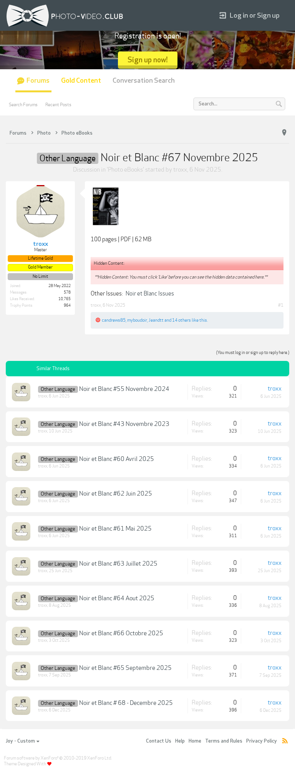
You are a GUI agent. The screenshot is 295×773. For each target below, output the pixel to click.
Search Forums (23, 104)
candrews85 (114, 320)
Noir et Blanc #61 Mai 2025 (115, 529)
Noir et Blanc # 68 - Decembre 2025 (126, 703)
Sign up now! (148, 59)
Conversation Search (144, 81)
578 (67, 292)
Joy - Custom (20, 741)
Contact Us (158, 741)
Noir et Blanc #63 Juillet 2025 (118, 564)
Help (180, 741)
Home (195, 741)
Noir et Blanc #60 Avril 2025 (116, 459)
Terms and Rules (223, 741)
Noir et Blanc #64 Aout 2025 (116, 598)
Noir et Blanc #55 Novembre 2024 (124, 389)
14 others (181, 320)
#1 (280, 305)
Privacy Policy (261, 741)
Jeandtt (156, 320)
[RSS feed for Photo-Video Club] (285, 741)
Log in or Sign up (255, 16)
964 (67, 305)
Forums (38, 81)
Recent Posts (58, 104)
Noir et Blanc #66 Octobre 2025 (121, 633)
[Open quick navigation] (284, 132)
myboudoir (137, 320)
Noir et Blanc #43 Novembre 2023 (124, 424)
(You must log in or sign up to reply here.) (252, 352)
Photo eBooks (125, 170)
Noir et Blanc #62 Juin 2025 (115, 494)
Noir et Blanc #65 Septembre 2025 (125, 668)
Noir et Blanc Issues (150, 293)
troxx (180, 170)
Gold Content (81, 81)
